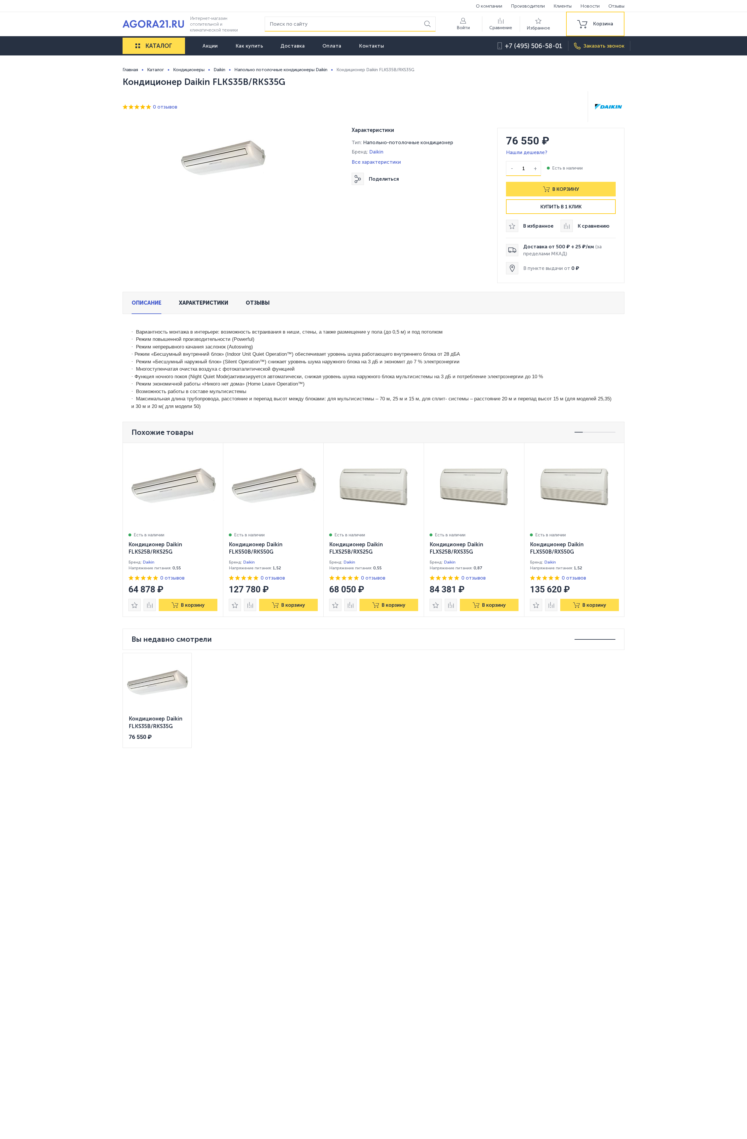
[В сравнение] (150, 605)
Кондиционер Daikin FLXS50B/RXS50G (557, 548)
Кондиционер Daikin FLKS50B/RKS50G (255, 548)
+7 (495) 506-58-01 (533, 46)
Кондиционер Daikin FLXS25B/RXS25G (356, 548)
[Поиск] (428, 24)
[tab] (146, 303)
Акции (210, 46)
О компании (489, 6)
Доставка (292, 46)
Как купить (249, 46)
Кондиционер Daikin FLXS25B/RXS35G (456, 548)
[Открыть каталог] (137, 45)
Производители (528, 6)
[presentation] (173, 530)
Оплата (331, 46)
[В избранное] (134, 605)
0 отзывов (165, 107)
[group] (595, 24)
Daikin (376, 152)
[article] (173, 530)
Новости (590, 6)
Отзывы (616, 6)
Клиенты (563, 6)
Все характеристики (376, 162)
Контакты (371, 46)
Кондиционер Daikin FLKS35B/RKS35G (155, 723)
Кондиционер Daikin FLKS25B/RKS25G (155, 548)
